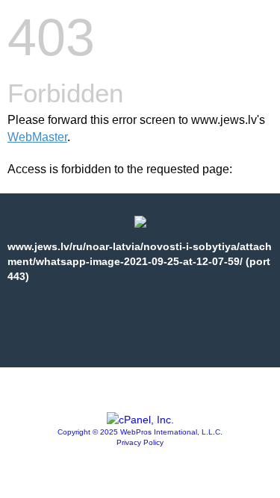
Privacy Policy (140, 442)
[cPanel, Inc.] (140, 420)
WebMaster (37, 137)
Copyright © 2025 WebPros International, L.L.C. (140, 432)
